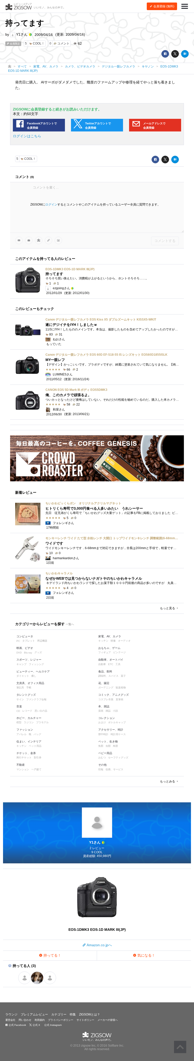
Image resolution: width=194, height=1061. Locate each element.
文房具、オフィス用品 (30, 683)
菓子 (123, 675)
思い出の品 (41, 710)
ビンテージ (119, 652)
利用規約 (40, 1020)
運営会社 (10, 1020)
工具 (117, 664)
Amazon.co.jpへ (99, 945)
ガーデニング (105, 687)
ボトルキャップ (117, 722)
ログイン (51, 204)
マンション (22, 769)
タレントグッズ (26, 694)
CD (18, 711)
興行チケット (24, 757)
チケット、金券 (26, 753)
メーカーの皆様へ (108, 1020)
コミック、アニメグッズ (113, 694)
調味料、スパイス (108, 675)
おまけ (102, 722)
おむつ (102, 757)
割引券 (37, 757)
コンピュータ (24, 636)
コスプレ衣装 (105, 699)
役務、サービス (114, 769)
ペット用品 (35, 745)
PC (18, 641)
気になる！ (145, 955)
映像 (113, 640)
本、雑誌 (103, 706)
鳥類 (115, 745)
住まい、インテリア (28, 741)
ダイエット (22, 675)
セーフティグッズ (118, 757)
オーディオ (124, 640)
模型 (18, 722)
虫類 (108, 745)
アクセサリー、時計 (110, 729)
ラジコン (29, 722)
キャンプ (21, 664)
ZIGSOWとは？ (89, 1014)
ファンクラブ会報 (36, 699)
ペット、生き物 (108, 741)
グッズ (38, 652)
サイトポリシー (85, 1020)
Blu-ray (28, 652)
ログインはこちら (27, 136)
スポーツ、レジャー (28, 659)
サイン (20, 699)
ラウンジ (11, 1014)
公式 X (36, 1025)
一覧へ (70, 624)
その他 (102, 764)
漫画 (100, 710)
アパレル (21, 734)
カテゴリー (58, 1014)
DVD (19, 652)
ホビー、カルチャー (28, 717)
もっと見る (168, 608)
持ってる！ (51, 955)
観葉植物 (121, 687)
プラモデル (42, 722)
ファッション (24, 729)
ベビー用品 (105, 753)
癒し (33, 675)
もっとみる (168, 781)
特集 (73, 1014)
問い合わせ (25, 1020)
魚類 (100, 745)
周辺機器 (42, 640)
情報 (100, 769)
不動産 (20, 764)
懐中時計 (103, 734)
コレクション (106, 717)
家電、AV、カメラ (109, 636)
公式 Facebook (17, 1025)
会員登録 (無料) (163, 6)
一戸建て (36, 769)
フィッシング (36, 664)
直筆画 (119, 699)
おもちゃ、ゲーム (109, 647)
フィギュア (104, 652)
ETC (110, 664)
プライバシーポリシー (60, 1020)
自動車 (102, 664)
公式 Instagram (52, 1025)
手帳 (28, 687)
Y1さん (22, 34)
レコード (27, 710)
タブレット (28, 640)
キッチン (103, 640)
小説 (115, 710)
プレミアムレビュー (34, 1014)
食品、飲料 (105, 671)
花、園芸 (103, 683)
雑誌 (108, 710)
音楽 (19, 706)
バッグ (37, 734)
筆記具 (20, 687)
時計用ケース (118, 734)
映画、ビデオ (24, 647)
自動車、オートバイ (110, 659)
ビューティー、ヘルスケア (33, 671)
